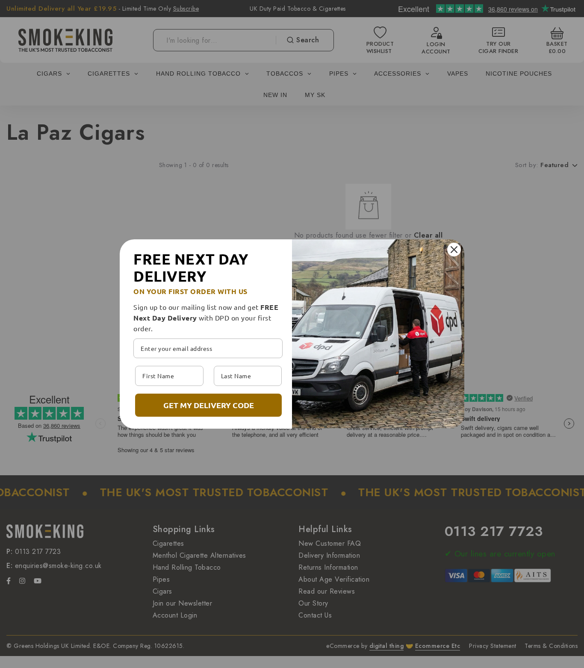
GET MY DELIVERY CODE (208, 405)
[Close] (454, 249)
